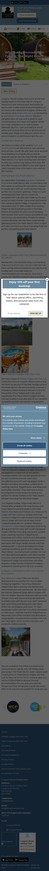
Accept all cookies (24, 445)
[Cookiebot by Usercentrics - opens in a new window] (35, 407)
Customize (23, 453)
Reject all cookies (24, 461)
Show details (36, 438)
